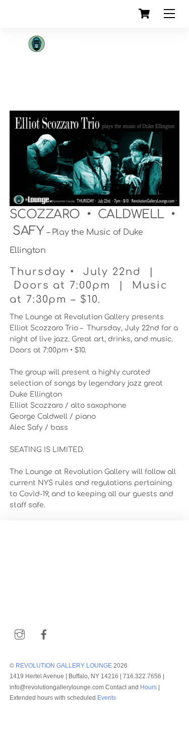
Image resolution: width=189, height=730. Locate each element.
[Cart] (144, 14)
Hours (148, 687)
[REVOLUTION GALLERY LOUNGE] (74, 78)
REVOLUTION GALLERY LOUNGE (64, 665)
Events (106, 697)
